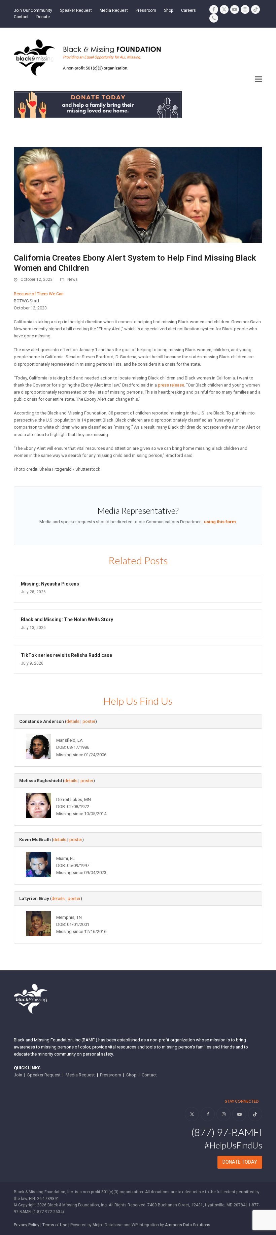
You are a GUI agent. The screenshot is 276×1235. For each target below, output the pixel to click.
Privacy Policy (26, 1225)
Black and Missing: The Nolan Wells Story (67, 619)
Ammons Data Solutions (187, 1225)
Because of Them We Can (39, 293)
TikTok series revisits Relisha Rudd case (66, 655)
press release (171, 385)
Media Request (80, 1074)
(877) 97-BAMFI (226, 1132)
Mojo (97, 1225)
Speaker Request (44, 1074)
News (72, 279)
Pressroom (110, 1074)
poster (88, 721)
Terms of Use (54, 1225)
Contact (149, 1074)
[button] (258, 79)
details (72, 721)
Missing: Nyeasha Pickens (50, 584)
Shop (131, 1074)
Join (18, 1074)
